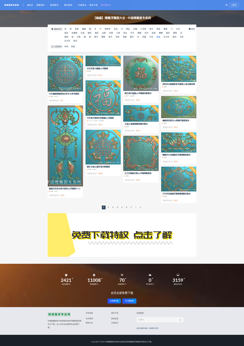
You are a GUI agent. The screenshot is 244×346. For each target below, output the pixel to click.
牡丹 (146, 33)
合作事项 (89, 319)
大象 (79, 37)
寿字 (151, 29)
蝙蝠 (158, 37)
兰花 (178, 29)
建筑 (175, 33)
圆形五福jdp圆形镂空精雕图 (98, 167)
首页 (31, 5)
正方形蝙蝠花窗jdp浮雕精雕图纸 (138, 173)
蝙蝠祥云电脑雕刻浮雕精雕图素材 (176, 155)
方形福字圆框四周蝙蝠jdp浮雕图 (100, 118)
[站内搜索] (226, 5)
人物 (118, 33)
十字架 (143, 29)
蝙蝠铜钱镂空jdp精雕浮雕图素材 (175, 121)
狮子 (96, 37)
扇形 (168, 33)
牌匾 (139, 33)
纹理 (111, 33)
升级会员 (130, 301)
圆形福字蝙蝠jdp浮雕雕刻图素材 (138, 93)
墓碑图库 (54, 5)
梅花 (97, 33)
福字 (132, 37)
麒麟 (161, 33)
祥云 (125, 33)
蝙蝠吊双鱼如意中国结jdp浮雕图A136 (64, 189)
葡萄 (103, 37)
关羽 (116, 29)
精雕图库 (40, 5)
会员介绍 (115, 301)
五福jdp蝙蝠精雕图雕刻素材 (136, 124)
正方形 (166, 37)
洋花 (182, 37)
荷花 (117, 37)
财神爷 (107, 29)
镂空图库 (68, 5)
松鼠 (154, 33)
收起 (193, 29)
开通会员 (114, 323)
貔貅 (84, 29)
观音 (158, 29)
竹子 (132, 33)
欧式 (75, 41)
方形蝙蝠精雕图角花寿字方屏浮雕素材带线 (67, 94)
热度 (73, 47)
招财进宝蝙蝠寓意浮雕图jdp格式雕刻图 (178, 84)
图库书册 (93, 5)
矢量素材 (82, 5)
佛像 (165, 29)
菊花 (66, 33)
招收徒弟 (114, 319)
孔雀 (82, 33)
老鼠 (77, 29)
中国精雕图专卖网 (111, 342)
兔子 (110, 37)
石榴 (135, 29)
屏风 (174, 37)
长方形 (67, 41)
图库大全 (89, 323)
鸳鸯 (125, 37)
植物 (66, 37)
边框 (104, 33)
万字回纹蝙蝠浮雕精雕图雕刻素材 (176, 194)
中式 (151, 37)
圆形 (90, 33)
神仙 (128, 29)
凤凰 (144, 37)
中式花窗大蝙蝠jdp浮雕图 (97, 69)
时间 (66, 47)
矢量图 (74, 33)
